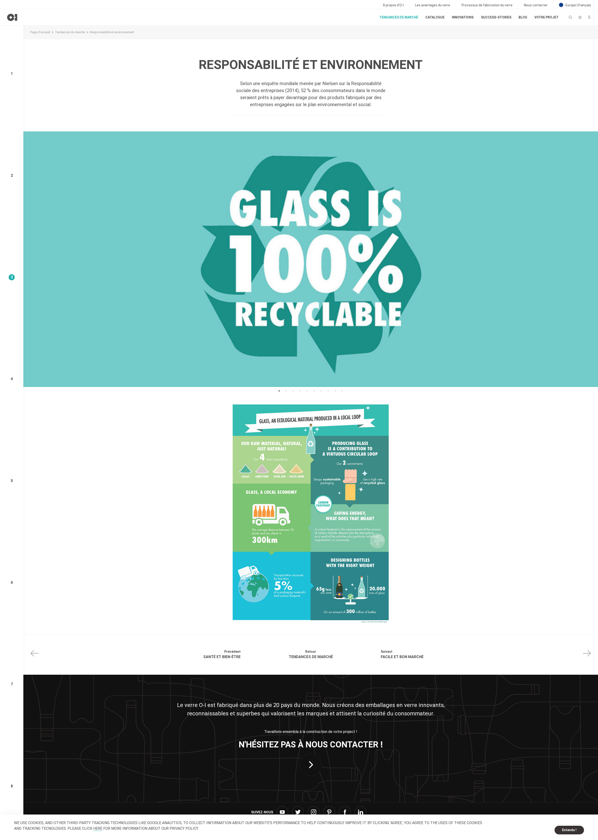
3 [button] (293, 391)
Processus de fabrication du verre (487, 5)
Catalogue (435, 17)
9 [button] (335, 391)
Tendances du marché (70, 32)
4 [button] (300, 391)
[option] (310, 259)
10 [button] (342, 391)
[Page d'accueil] (12, 17)
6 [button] (314, 391)
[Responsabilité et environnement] (310, 513)
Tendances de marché (398, 17)
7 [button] (321, 391)
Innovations (462, 17)
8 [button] (328, 391)
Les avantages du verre (432, 5)
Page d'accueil (40, 32)
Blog (523, 17)
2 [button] (286, 391)
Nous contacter (536, 5)
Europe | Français (578, 5)
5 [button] (307, 391)
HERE (97, 828)
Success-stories (496, 17)
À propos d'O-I (393, 5)
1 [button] (279, 391)
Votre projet (546, 17)
